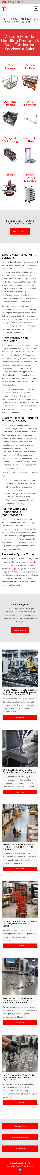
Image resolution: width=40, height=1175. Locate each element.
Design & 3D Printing (10, 139)
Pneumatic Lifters (30, 139)
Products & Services (20, 231)
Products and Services (20, 1137)
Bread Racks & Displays (30, 177)
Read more (20, 717)
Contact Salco (20, 1149)
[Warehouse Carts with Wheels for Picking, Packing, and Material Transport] (20, 823)
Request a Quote (12, 568)
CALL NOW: (7, 2)
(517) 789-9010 (18, 2)
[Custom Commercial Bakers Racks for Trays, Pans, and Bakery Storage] (20, 899)
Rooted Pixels (21, 1166)
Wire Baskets (9, 67)
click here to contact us (26, 615)
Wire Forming (30, 103)
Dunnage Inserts (10, 103)
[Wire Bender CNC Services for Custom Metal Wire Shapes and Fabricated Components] (20, 976)
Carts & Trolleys (30, 67)
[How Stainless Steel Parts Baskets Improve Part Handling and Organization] (20, 1053)
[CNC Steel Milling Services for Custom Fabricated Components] (20, 748)
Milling (10, 174)
